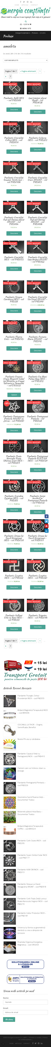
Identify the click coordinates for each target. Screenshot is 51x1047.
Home (17, 5)
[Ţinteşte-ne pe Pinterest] (27, 2)
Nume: (6, 998)
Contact (34, 5)
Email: (5, 1008)
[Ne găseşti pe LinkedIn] (31, 2)
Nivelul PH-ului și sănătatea (29, 739)
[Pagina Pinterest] (47, 526)
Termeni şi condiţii (35, 1037)
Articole (24, 5)
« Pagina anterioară (28, 71)
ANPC (25, 1037)
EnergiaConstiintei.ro (15, 1037)
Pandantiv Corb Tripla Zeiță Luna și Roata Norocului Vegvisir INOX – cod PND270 (33, 901)
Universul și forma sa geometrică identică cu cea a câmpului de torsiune (31, 930)
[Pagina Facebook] (47, 516)
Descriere (38, 112)
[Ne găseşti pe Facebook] (20, 2)
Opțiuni (14, 395)
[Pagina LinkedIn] (47, 531)
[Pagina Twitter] (47, 521)
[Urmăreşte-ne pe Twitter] (24, 2)
